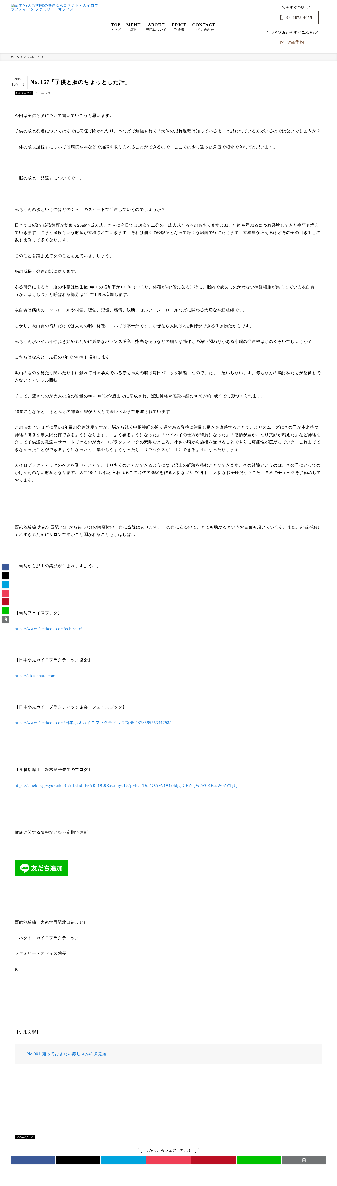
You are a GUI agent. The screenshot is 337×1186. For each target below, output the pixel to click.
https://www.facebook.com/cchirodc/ (48, 628)
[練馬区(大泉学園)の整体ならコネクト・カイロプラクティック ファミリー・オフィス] (55, 27)
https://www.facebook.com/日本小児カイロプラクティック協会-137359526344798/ (93, 722)
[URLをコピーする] (304, 1160)
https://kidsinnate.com (35, 675)
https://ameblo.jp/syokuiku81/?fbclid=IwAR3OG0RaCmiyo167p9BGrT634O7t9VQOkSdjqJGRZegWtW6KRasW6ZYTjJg (126, 785)
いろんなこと (24, 93)
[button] (33, 1160)
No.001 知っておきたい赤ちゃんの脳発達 (67, 1053)
